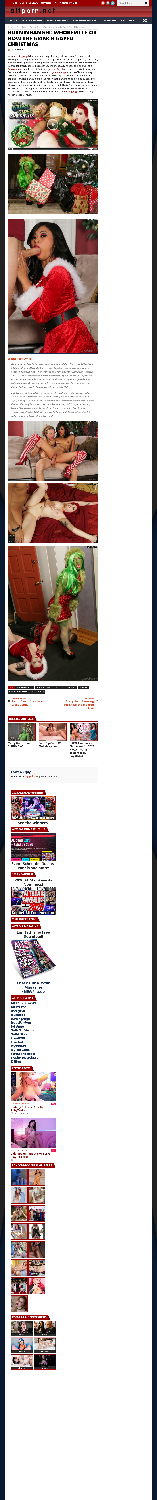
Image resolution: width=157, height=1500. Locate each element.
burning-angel (25, 687)
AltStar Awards (32, 20)
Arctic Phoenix (22, 1113)
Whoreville (37, 692)
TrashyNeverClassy (24, 1057)
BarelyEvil (18, 1011)
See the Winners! (33, 822)
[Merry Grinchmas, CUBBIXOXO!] (22, 732)
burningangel (44, 687)
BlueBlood (18, 1015)
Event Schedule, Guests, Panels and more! (33, 865)
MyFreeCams (20, 1050)
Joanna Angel (55, 69)
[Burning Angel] (53, 149)
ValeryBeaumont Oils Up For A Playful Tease (30, 1155)
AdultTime (18, 1007)
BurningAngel (21, 56)
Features (126, 20)
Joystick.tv (18, 1046)
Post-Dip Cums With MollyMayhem (51, 744)
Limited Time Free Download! (33, 934)
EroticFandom (21, 1022)
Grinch (59, 687)
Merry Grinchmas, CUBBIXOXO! (19, 744)
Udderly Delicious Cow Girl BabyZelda (28, 1108)
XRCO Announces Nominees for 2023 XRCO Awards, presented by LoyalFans (82, 749)
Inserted (17, 1042)
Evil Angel (17, 1026)
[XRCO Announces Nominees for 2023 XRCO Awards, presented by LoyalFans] (84, 732)
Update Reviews (56, 20)
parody (83, 687)
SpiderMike (19, 49)
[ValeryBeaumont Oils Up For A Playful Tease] (33, 1133)
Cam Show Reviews (84, 20)
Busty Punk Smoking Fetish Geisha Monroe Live (79, 703)
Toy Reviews (108, 20)
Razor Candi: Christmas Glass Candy (28, 701)
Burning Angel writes (19, 358)
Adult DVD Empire (23, 1003)
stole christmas (18, 692)
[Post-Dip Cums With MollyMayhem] (53, 732)
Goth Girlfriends (22, 1030)
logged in (30, 776)
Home (13, 20)
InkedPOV (18, 1038)
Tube (30, 27)
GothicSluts (19, 1034)
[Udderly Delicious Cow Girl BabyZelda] (33, 1086)
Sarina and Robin (23, 1054)
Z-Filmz (16, 1061)
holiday (71, 687)
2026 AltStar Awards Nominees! (33, 882)
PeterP (17, 1160)
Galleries (16, 27)
